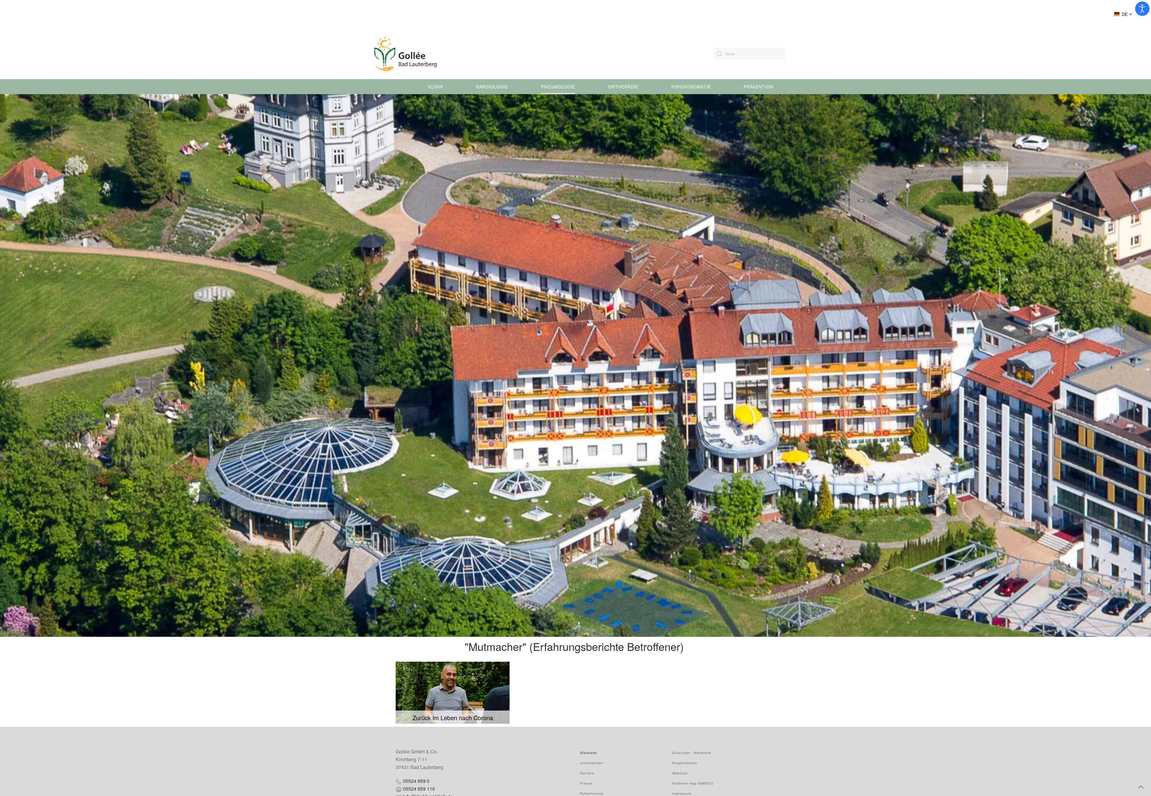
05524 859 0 (416, 780)
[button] (1123, 14)
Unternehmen (591, 762)
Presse (586, 783)
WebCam (680, 773)
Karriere (587, 773)
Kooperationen (684, 762)
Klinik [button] (435, 87)
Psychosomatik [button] (691, 87)
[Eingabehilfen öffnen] (1142, 8)
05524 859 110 (419, 788)
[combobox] (749, 54)
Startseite (588, 752)
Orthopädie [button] (623, 87)
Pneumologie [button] (558, 87)
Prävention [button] (758, 87)
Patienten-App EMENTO (693, 783)
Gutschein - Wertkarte (691, 752)
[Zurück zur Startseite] (423, 53)
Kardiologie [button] (492, 87)
